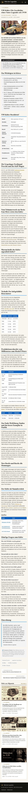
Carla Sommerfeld (7, 15)
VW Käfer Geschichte (12, 662)
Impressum (3, 789)
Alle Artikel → (24, 683)
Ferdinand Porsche (19, 170)
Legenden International (16, 660)
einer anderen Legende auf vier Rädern (16, 507)
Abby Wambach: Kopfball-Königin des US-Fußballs (14, 677)
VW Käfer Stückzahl (6, 665)
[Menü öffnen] (25, 2)
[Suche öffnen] (22, 2)
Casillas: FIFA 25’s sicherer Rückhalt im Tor (11, 671)
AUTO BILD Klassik (6, 531)
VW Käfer (4, 662)
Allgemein (5, 7)
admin (3, 713)
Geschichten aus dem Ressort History (11, 245)
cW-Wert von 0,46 (9, 308)
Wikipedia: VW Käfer (6, 522)
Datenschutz (10, 789)
